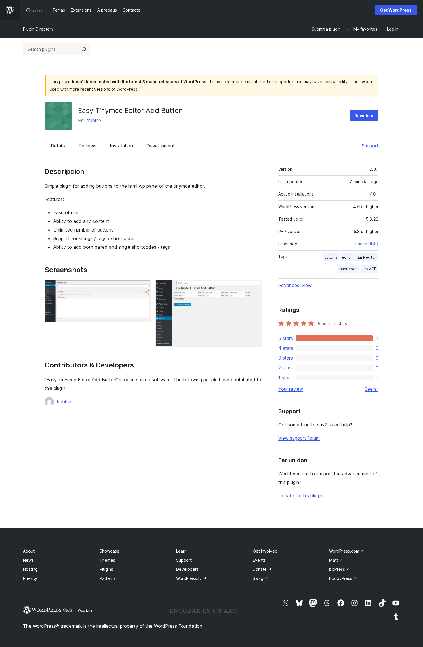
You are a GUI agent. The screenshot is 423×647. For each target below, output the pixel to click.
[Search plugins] (84, 49)
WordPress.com (346, 551)
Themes (107, 560)
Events (259, 560)
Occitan (85, 610)
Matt (336, 560)
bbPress (339, 569)
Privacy (30, 578)
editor (347, 257)
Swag (260, 578)
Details (58, 146)
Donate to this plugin (300, 495)
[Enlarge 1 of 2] (143, 288)
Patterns (108, 578)
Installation (121, 146)
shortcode (349, 269)
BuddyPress (343, 578)
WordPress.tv (191, 578)
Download (364, 115)
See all (371, 389)
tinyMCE (369, 269)
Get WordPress (396, 9)
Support (370, 146)
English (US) (366, 243)
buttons (330, 257)
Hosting (30, 569)
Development (160, 146)
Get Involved (265, 551)
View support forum (299, 438)
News (28, 560)
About (29, 551)
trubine (94, 120)
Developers (187, 569)
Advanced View (295, 285)
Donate (262, 569)
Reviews (87, 146)
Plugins (106, 569)
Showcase (109, 551)
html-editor (366, 257)
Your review (290, 389)
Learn (181, 551)
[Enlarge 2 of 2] (254, 288)
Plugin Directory (38, 28)
